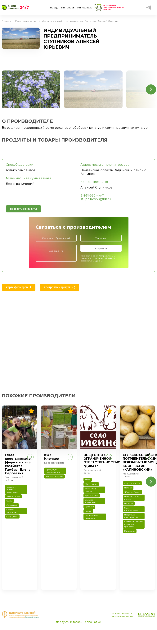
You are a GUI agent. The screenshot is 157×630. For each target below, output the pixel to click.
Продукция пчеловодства (53, 470)
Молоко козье (13, 496)
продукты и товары (62, 7)
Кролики (89, 506)
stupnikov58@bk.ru (95, 199)
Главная (6, 21)
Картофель (129, 531)
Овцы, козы (12, 516)
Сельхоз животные (12, 510)
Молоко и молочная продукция (12, 489)
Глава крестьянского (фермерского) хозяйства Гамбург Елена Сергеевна (18, 464)
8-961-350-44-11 (92, 195)
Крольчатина (91, 495)
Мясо (87, 479)
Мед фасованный (54, 476)
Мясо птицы (91, 484)
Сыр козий (12, 505)
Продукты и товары (26, 21)
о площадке (84, 7)
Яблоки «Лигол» (132, 492)
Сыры (9, 501)
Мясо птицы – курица (92, 489)
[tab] (18, 287)
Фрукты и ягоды (132, 483)
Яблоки (128, 488)
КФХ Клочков (51, 456)
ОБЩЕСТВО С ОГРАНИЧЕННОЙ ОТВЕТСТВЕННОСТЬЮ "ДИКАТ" (101, 460)
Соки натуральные (131, 509)
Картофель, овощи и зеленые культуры (133, 524)
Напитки (128, 503)
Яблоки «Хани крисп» (131, 497)
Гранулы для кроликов (91, 516)
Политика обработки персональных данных (122, 614)
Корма (88, 511)
